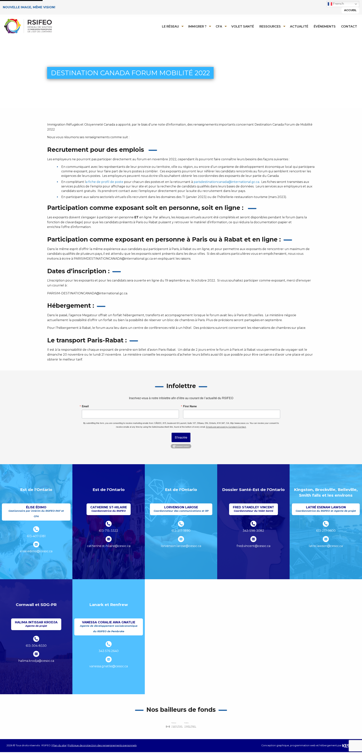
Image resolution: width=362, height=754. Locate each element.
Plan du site (59, 745)
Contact (349, 26)
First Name (190, 406)
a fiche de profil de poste (104, 182)
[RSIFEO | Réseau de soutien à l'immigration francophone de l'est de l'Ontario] (28, 25)
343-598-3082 (253, 530)
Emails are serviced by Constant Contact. (226, 427)
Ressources (270, 26)
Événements (325, 26)
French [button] (338, 3)
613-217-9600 (326, 530)
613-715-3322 (108, 530)
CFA (219, 26)
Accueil (350, 10)
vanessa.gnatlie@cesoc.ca (108, 666)
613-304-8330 (36, 645)
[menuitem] (172, 26)
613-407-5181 (36, 536)
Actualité (299, 26)
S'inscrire (181, 437)
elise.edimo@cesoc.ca (36, 551)
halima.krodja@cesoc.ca (36, 661)
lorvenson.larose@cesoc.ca (181, 546)
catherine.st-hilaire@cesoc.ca (108, 546)
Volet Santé (242, 26)
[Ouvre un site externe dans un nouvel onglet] (181, 725)
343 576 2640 (109, 651)
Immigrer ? (197, 26)
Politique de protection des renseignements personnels (102, 745)
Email (85, 406)
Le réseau (170, 26)
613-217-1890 (181, 530)
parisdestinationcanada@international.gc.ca (226, 182)
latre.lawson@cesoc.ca (326, 546)
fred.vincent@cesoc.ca (253, 546)
